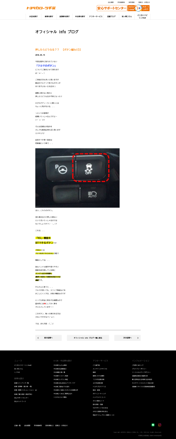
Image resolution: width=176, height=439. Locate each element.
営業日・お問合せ (144, 2)
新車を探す (19, 378)
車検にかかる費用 (98, 376)
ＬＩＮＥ (17, 372)
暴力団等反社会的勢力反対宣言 (142, 379)
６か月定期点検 (98, 383)
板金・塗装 (96, 390)
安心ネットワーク (20, 401)
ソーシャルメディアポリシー (141, 372)
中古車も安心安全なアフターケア (64, 383)
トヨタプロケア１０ (99, 386)
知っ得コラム (18, 368)
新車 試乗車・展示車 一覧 (23, 386)
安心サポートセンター (21, 397)
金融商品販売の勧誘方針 (140, 376)
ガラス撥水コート (98, 400)
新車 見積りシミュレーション (24, 390)
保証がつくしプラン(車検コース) (103, 415)
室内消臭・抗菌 (98, 404)
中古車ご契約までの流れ (61, 386)
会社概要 (111, 2)
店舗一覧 (17, 425)
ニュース (18, 361)
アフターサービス (100, 361)
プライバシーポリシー (139, 368)
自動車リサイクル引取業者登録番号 (143, 386)
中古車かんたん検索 (60, 365)
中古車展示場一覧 (59, 372)
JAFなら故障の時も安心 (100, 411)
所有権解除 (121, 2)
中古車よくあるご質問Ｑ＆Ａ (63, 393)
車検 (94, 372)
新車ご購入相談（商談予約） (23, 394)
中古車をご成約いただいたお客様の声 (66, 390)
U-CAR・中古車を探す (63, 361)
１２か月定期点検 (98, 379)
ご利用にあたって (138, 365)
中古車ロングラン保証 (61, 379)
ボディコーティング (99, 393)
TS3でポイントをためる (100, 408)
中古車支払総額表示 (60, 368)
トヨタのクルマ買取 (60, 397)
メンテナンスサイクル (100, 368)
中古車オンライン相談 (61, 376)
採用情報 (131, 2)
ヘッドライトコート (99, 397)
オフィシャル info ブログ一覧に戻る (88, 338)
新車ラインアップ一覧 (21, 383)
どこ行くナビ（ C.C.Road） (23, 365)
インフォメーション (140, 361)
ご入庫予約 (96, 365)
